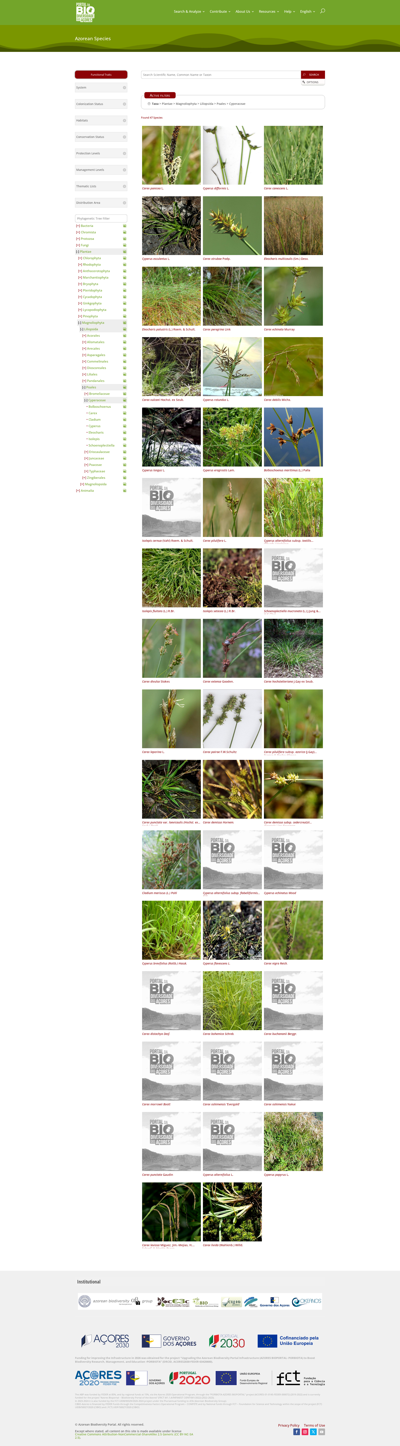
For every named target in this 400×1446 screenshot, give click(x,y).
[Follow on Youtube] (321, 1431)
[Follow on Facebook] (296, 1431)
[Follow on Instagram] (305, 1431)
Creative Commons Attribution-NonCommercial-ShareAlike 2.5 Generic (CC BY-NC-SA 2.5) (134, 1435)
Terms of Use (314, 1426)
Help (287, 12)
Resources (267, 12)
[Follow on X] (313, 1431)
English (305, 12)
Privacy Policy (288, 1426)
